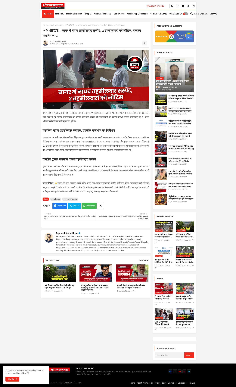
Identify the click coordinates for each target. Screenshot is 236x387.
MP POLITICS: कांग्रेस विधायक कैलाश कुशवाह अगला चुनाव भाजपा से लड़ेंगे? (180, 110)
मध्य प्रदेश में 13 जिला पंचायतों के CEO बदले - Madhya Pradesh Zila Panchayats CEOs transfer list (181, 187)
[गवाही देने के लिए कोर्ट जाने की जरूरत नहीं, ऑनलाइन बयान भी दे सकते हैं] (161, 136)
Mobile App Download (137, 14)
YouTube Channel (158, 14)
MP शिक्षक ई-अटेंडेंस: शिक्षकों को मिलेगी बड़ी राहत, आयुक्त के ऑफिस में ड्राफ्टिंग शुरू (59, 286)
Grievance (172, 383)
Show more (143, 260)
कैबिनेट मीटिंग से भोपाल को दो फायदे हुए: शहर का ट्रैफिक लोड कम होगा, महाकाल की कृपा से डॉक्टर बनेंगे (184, 323)
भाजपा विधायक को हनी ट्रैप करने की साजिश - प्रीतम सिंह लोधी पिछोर (180, 160)
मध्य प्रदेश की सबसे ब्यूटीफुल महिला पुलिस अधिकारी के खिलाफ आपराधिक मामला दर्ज (180, 173)
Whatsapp (90, 206)
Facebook (61, 206)
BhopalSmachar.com (72, 383)
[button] (185, 13)
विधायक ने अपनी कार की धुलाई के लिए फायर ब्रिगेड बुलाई (184, 261)
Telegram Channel (198, 14)
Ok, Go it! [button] (12, 379)
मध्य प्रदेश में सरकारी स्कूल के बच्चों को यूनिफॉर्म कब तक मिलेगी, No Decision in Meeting (164, 235)
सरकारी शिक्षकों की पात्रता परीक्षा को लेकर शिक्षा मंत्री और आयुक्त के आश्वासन (131, 286)
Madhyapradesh (56, 25)
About (139, 383)
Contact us (148, 383)
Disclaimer (182, 383)
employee (55, 199)
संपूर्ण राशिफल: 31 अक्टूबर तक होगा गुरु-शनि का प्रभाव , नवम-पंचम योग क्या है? (181, 198)
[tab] (48, 14)
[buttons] (172, 6)
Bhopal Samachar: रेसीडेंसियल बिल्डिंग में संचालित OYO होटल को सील (163, 297)
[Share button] (100, 206)
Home (50, 14)
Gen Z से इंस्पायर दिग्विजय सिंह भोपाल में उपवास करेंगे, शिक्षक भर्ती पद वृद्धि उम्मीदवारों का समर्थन (163, 323)
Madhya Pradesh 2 (102, 14)
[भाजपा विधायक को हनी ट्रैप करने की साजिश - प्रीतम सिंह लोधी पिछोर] (161, 162)
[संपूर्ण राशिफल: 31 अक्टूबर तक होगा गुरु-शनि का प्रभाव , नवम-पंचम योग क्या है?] (161, 199)
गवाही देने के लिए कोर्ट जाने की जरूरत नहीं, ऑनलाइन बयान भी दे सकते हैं (180, 135)
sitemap (192, 383)
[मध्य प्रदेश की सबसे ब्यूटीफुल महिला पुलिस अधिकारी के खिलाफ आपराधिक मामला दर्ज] (161, 174)
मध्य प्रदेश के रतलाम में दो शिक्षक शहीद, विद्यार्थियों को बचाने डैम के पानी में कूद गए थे (181, 148)
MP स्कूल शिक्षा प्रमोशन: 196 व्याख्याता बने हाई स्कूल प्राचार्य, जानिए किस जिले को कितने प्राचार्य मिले (95, 287)
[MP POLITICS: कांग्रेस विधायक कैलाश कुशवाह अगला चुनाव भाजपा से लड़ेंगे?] (161, 111)
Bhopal (88, 14)
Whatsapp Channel (178, 14)
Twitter (76, 206)
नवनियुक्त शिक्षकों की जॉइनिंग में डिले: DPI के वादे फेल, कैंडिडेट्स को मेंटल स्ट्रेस (180, 123)
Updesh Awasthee (67, 233)
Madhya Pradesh (74, 14)
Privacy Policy (160, 383)
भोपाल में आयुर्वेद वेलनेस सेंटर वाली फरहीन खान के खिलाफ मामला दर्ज (184, 297)
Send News (119, 14)
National (59, 14)
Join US (213, 14)
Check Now (21, 373)
